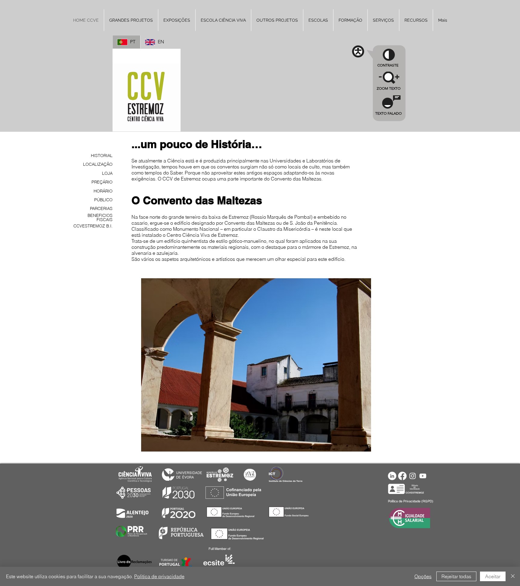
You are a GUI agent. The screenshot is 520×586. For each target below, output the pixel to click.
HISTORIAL (102, 155)
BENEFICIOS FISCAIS (100, 217)
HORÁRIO (103, 191)
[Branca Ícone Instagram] (412, 476)
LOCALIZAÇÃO (98, 164)
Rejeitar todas (456, 576)
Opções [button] (423, 576)
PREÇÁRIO (102, 182)
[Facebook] (402, 476)
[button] (416, 20)
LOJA (107, 173)
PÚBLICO (103, 199)
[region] (389, 106)
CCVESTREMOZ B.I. (93, 226)
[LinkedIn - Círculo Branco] (392, 476)
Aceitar (492, 576)
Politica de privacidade (159, 576)
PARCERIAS (101, 208)
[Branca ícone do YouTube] (423, 476)
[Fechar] (512, 576)
